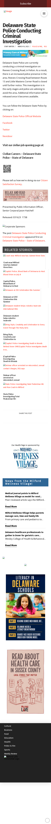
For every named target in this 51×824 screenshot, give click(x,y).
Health (7, 742)
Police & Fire (37, 46)
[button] (44, 13)
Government (9, 722)
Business (8, 730)
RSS (45, 46)
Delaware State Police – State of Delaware (24, 240)
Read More (11, 506)
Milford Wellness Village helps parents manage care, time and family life (24, 514)
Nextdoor (7, 136)
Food (6, 734)
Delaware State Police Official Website (22, 116)
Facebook (7, 122)
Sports (7, 750)
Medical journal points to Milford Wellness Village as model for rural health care (22, 495)
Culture (7, 726)
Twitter (6, 129)
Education (8, 738)
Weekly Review (10, 754)
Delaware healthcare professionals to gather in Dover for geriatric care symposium (24, 534)
